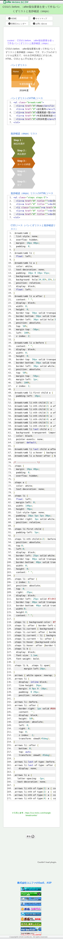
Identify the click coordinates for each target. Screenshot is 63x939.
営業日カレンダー (18, 24)
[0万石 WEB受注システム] (31, 920)
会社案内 (31, 71)
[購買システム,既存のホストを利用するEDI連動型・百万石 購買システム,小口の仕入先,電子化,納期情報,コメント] (31, 925)
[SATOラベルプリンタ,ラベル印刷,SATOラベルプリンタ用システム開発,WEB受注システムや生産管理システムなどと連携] (31, 895)
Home (16, 71)
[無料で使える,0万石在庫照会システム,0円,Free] (31, 910)
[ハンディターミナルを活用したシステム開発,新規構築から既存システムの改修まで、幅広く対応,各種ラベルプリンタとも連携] (31, 890)
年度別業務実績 (27, 84)
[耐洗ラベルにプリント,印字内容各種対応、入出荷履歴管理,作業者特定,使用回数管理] (31, 900)
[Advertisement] (35, 33)
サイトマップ (41, 18)
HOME (14, 18)
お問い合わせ (41, 24)
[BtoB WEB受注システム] (31, 915)
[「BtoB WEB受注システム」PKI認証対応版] (31, 930)
